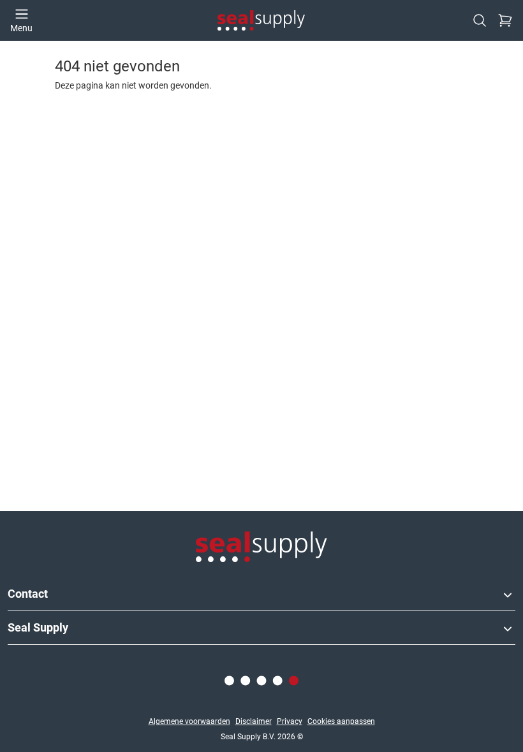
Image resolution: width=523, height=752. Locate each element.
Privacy (289, 721)
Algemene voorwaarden (189, 721)
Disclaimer (253, 721)
